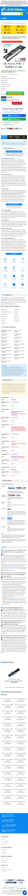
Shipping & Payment (17, 137)
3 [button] (7, 687)
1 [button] (4, 687)
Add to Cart (18, 103)
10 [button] (20, 687)
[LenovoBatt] (14, 9)
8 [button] (16, 687)
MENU (4, 18)
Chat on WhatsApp (15, 119)
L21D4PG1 (3, 320)
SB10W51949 (16, 318)
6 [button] (13, 687)
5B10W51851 (3, 318)
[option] (14, 53)
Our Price (4, 100)
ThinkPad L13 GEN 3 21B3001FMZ (5, 338)
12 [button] (23, 687)
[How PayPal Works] (16, 882)
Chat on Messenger (15, 115)
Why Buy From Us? (5, 842)
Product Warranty (5, 840)
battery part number (15, 555)
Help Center (4, 849)
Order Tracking (5, 858)
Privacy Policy (4, 844)
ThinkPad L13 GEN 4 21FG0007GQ (18, 341)
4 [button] (9, 687)
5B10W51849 (3, 314)
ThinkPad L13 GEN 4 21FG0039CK (5, 345)
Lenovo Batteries (8, 21)
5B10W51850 (3, 316)
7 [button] (14, 687)
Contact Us (4, 867)
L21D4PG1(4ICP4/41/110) (6, 312)
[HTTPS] (21, 882)
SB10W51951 (3, 323)
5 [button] (11, 687)
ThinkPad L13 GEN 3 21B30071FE (18, 338)
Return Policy (4, 853)
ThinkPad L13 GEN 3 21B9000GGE (5, 341)
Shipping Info (4, 860)
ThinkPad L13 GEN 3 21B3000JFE (18, 331)
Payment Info (4, 862)
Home (2, 21)
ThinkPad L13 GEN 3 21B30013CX (18, 334)
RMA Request (4, 871)
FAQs (24, 137)
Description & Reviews (4, 137)
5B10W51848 (3, 309)
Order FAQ (4, 851)
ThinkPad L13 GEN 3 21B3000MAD (5, 334)
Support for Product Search (16, 302)
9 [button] (18, 687)
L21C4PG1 (16, 316)
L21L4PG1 (16, 312)
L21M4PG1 (16, 314)
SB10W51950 (16, 309)
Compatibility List (11, 137)
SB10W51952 (16, 320)
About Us (4, 839)
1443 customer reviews (12, 74)
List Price (4, 97)
